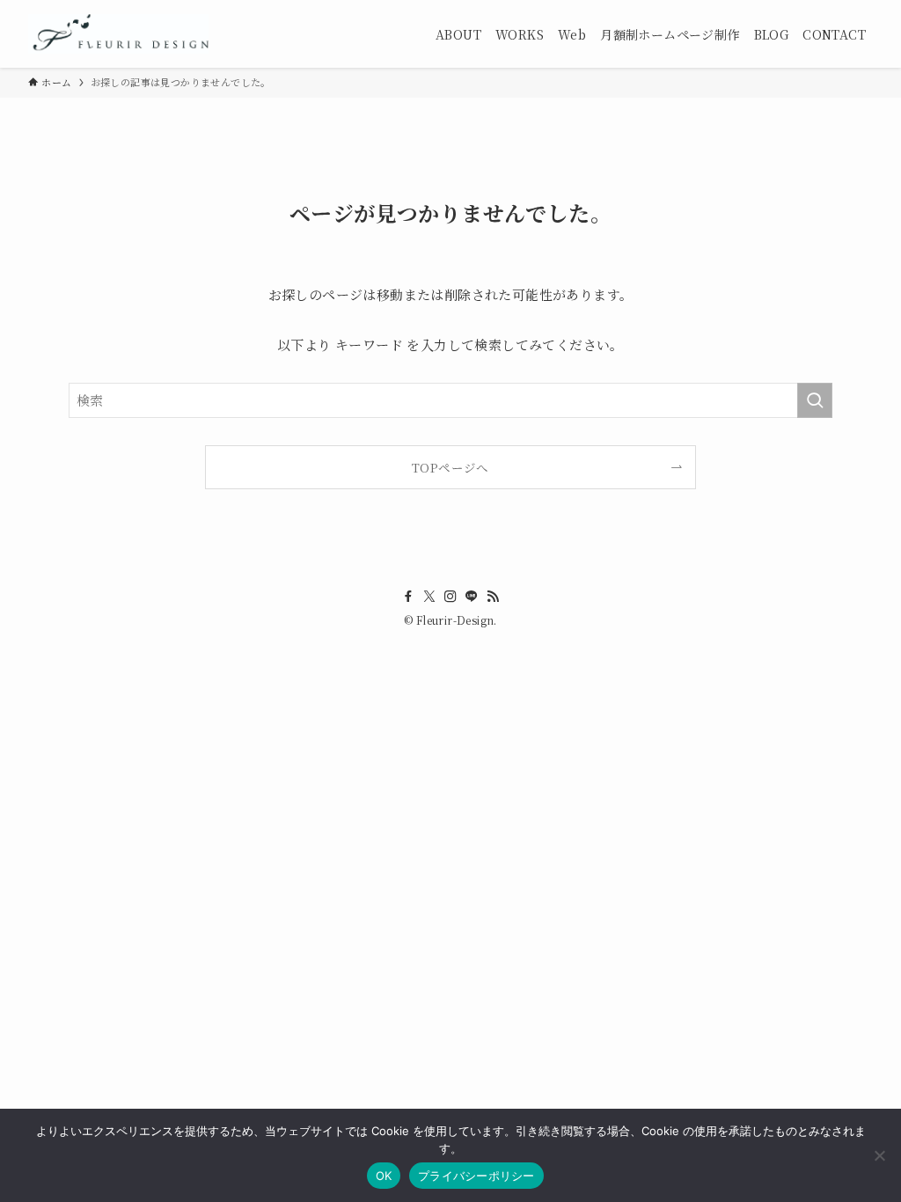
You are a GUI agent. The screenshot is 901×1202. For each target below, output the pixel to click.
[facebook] (408, 597)
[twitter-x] (429, 597)
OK (384, 1176)
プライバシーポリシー (476, 1176)
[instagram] (450, 597)
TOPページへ (450, 467)
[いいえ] (879, 1155)
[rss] (493, 597)
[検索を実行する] (814, 400)
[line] (472, 597)
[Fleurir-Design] (118, 34)
